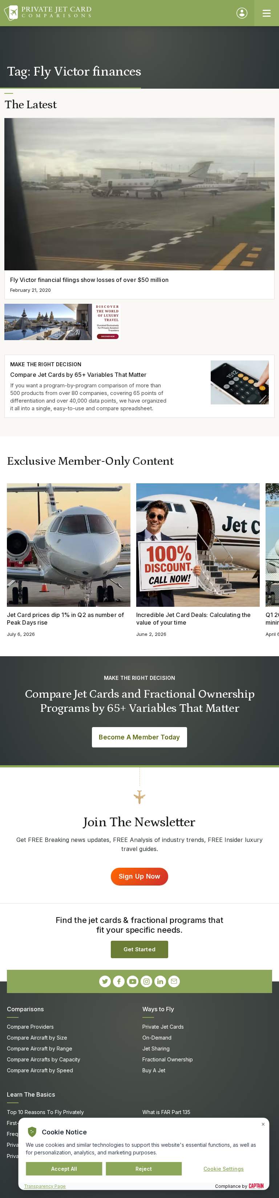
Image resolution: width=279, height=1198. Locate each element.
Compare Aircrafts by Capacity (43, 1059)
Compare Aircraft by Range (39, 1048)
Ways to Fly (158, 1009)
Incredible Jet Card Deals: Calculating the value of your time (193, 618)
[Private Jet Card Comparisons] (117, 13)
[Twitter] (105, 981)
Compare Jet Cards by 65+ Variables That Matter (78, 374)
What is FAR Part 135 (166, 1112)
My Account (242, 13)
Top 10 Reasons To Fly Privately (45, 1112)
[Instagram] (146, 981)
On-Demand (156, 1037)
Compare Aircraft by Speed (40, 1070)
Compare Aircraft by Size (37, 1037)
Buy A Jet (153, 1070)
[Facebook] (119, 981)
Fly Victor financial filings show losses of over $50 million (89, 279)
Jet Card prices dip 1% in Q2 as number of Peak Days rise (65, 618)
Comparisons (25, 1009)
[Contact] (174, 981)
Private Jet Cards (163, 1027)
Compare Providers (30, 1027)
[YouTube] (132, 981)
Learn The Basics (31, 1094)
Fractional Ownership (167, 1059)
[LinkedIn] (160, 981)
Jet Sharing (156, 1048)
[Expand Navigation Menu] (266, 13)
